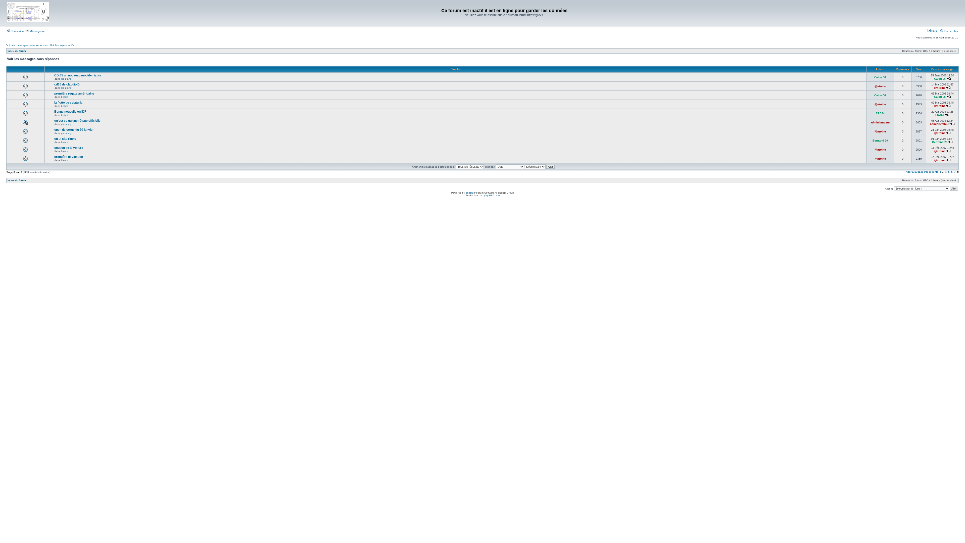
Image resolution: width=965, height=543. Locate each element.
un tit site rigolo (65, 139)
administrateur (880, 122)
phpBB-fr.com (492, 195)
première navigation (68, 157)
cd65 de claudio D (67, 84)
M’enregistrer (37, 31)
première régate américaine (74, 93)
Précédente (931, 171)
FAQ (934, 31)
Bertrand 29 (880, 140)
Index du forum (17, 51)
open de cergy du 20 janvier (74, 129)
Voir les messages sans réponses (27, 45)
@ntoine (880, 86)
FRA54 (880, 113)
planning (66, 124)
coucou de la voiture (68, 148)
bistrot (64, 97)
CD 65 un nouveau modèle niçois (77, 75)
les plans (66, 78)
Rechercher (950, 31)
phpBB (470, 192)
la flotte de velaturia (68, 102)
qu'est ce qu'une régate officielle (77, 120)
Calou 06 (880, 77)
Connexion (17, 31)
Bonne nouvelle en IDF (70, 111)
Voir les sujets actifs (62, 45)
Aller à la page (915, 171)
